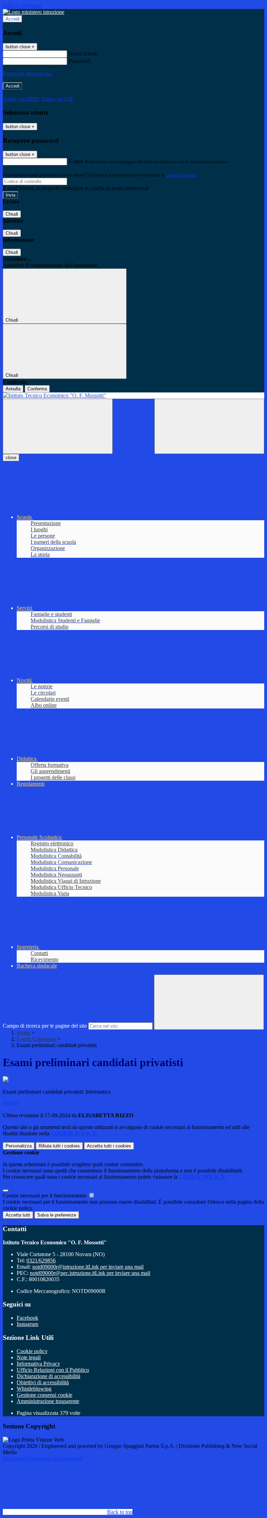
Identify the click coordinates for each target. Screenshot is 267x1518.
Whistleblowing (34, 1389)
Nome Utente (83, 54)
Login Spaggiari (181, 174)
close (11, 457)
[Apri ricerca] (209, 426)
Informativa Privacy (38, 1364)
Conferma (37, 388)
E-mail (75, 161)
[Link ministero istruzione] (33, 12)
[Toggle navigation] (58, 426)
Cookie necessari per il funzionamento (45, 1195)
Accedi (12, 19)
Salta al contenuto (22, 6)
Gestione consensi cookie (44, 1395)
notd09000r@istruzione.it (88, 1267)
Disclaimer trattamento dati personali (43, 1458)
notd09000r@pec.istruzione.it (90, 1273)
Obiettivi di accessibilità (43, 1382)
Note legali (29, 1357)
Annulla (13, 388)
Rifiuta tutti (59, 1145)
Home (23, 1033)
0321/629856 (41, 1260)
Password (79, 61)
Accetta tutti (109, 1145)
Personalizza (19, 1145)
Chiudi (12, 214)
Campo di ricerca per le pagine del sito (45, 1026)
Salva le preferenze (56, 1215)
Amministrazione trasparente (48, 1401)
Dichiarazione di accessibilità (48, 1376)
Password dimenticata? (28, 73)
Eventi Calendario (36, 1039)
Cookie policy (32, 1351)
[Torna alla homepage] (133, 395)
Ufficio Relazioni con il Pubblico (53, 1370)
